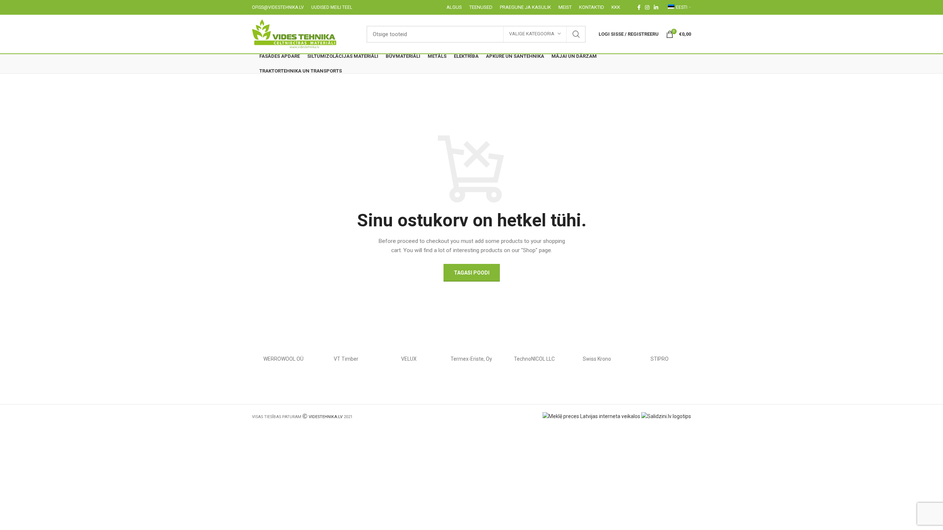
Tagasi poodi (472, 273)
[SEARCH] (576, 34)
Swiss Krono (597, 359)
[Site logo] (294, 33)
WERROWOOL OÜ (283, 359)
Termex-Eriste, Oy (471, 359)
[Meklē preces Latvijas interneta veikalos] (591, 416)
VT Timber (346, 359)
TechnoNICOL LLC (534, 359)
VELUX (409, 359)
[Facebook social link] (639, 7)
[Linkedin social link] (656, 7)
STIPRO (660, 359)
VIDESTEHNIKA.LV (326, 416)
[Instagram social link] (647, 7)
